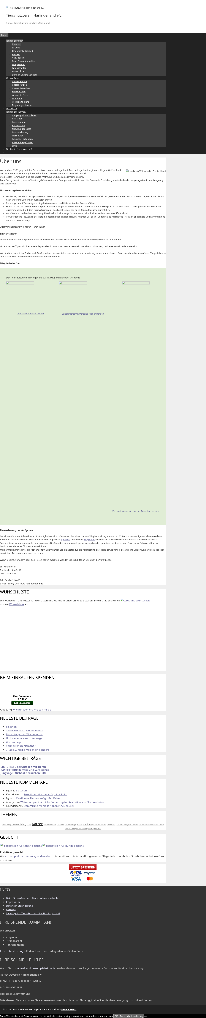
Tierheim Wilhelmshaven (148, 824)
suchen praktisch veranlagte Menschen (28, 856)
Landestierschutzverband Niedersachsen (83, 313)
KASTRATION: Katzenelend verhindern (25, 770)
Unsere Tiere (12, 77)
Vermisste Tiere (20, 95)
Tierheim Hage (70, 824)
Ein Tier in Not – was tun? (19, 149)
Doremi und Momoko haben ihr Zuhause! (49, 806)
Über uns (16, 44)
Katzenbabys (18, 125)
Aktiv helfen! (18, 57)
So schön (11, 726)
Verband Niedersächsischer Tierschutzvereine (135, 511)
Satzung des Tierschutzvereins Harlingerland (33, 913)
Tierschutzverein (14, 40)
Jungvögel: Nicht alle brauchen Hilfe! (24, 773)
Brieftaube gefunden (22, 142)
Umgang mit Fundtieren (24, 115)
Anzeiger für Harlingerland (81, 828)
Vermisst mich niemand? (20, 746)
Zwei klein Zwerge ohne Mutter (24, 730)
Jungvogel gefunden (22, 138)
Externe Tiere (18, 91)
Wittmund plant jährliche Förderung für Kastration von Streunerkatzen (63, 802)
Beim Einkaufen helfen (23, 61)
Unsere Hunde (19, 81)
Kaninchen (111, 824)
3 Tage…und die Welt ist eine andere (27, 749)
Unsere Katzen (19, 84)
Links (14, 145)
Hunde (79, 824)
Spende (97, 828)
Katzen (37, 823)
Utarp (29, 824)
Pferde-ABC (18, 135)
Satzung (16, 47)
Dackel (67, 829)
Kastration (17, 118)
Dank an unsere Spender (24, 74)
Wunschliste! (18, 71)
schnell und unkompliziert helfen (37, 968)
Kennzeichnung (20, 132)
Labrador (60, 824)
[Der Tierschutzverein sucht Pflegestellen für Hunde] (63, 845)
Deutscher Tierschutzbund (30, 313)
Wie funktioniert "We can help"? (32, 709)
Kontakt (16, 54)
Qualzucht (120, 824)
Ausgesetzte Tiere (131, 824)
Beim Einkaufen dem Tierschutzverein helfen (33, 898)
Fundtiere (17, 98)
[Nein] (145, 1016)
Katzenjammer (19, 122)
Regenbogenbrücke (22, 105)
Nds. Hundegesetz (21, 128)
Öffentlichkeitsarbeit (22, 50)
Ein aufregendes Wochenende (24, 734)
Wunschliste (16, 604)
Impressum (13, 902)
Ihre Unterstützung (11, 951)
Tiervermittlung (18, 824)
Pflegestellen (18, 64)
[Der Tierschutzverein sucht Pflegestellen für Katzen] (21, 845)
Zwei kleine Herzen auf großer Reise (45, 794)
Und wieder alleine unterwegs (24, 738)
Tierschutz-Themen (16, 111)
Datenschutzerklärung (19, 905)
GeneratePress (68, 1009)
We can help (13, 742)
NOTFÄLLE (11, 108)
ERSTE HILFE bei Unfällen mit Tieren (23, 767)
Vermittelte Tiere (20, 101)
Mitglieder (89, 539)
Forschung (6, 824)
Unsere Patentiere (21, 88)
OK (116, 1016)
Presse (161, 824)
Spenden (65, 539)
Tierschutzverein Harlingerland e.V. (34, 15)
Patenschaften (19, 67)
